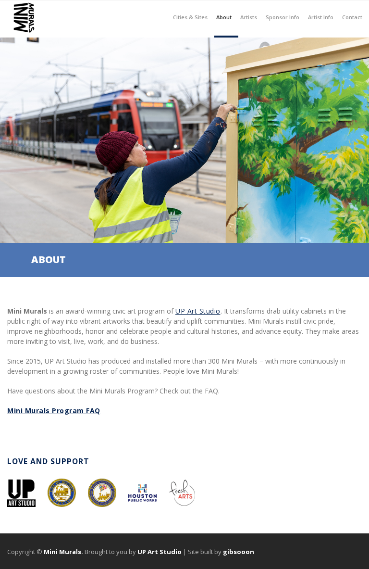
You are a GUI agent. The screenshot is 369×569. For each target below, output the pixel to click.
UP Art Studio (198, 311)
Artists (248, 10)
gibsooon (238, 551)
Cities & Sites (190, 10)
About (224, 10)
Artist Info (320, 10)
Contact (352, 16)
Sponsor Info (282, 10)
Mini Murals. (63, 551)
